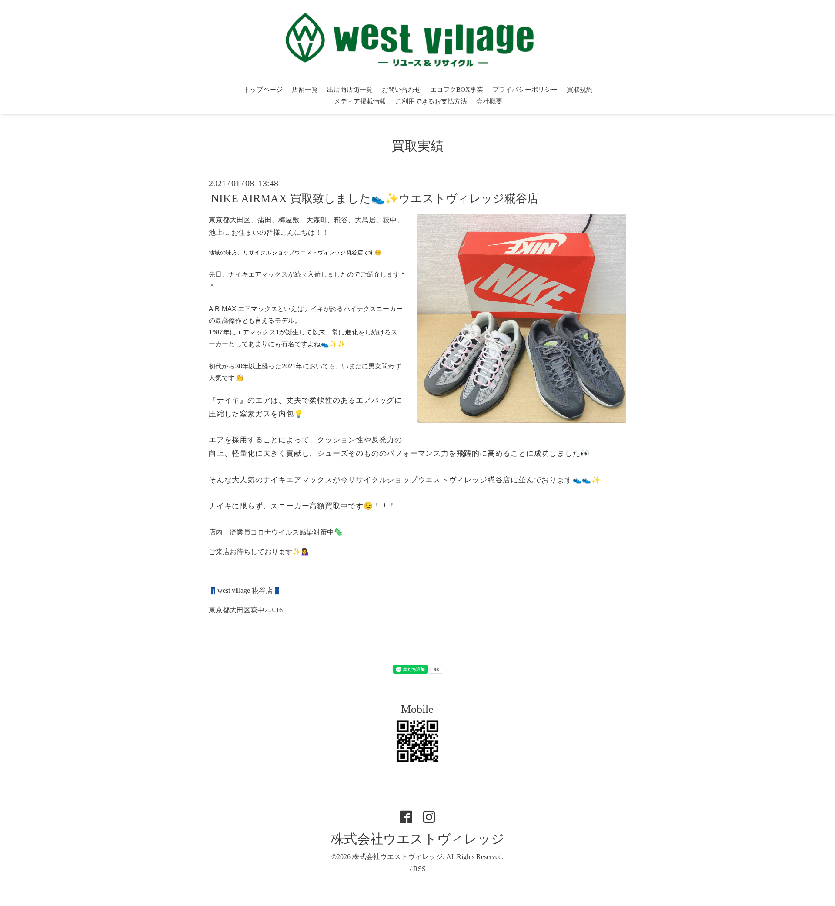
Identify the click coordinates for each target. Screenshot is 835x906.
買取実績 (417, 146)
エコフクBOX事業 (456, 89)
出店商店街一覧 (350, 89)
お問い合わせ (401, 89)
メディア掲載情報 (360, 101)
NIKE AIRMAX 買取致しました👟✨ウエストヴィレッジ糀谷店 (374, 198)
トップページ (263, 89)
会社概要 (489, 101)
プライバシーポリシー (525, 89)
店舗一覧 (305, 89)
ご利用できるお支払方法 (431, 101)
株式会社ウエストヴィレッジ (417, 839)
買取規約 (580, 89)
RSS (419, 869)
